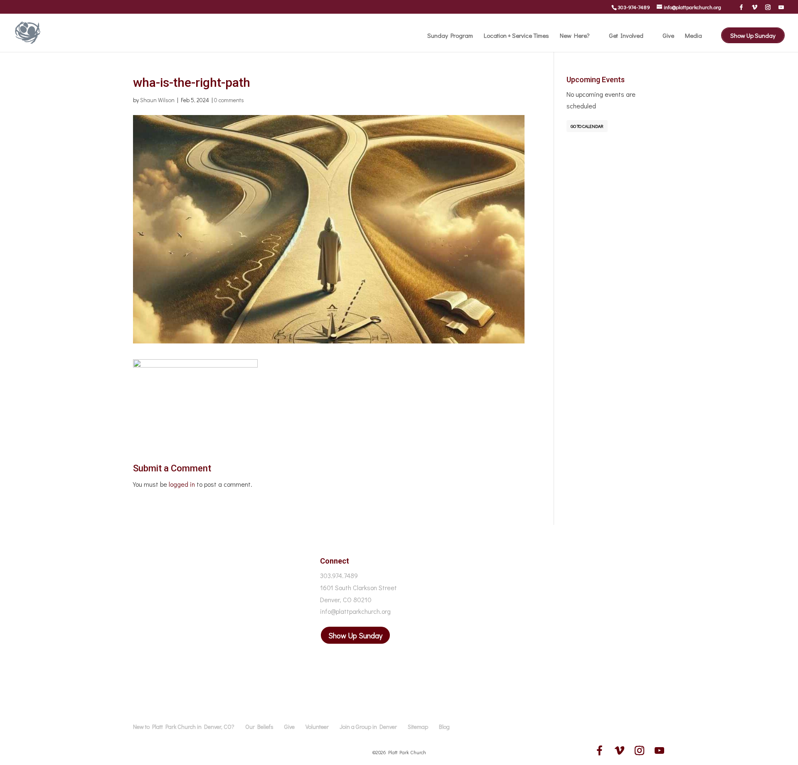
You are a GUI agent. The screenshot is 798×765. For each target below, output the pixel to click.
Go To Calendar (587, 126)
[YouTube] (781, 7)
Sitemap (418, 727)
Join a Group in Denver (368, 727)
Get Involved (626, 35)
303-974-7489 (634, 6)
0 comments (229, 100)
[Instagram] (768, 7)
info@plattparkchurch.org (355, 611)
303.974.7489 (339, 575)
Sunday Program (450, 35)
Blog (444, 727)
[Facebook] (741, 7)
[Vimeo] (754, 7)
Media (693, 35)
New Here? (575, 35)
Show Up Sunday (753, 35)
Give (668, 35)
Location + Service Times (516, 35)
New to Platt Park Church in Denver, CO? (183, 727)
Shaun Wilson (157, 100)
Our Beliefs (259, 727)
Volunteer (317, 727)
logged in (182, 484)
